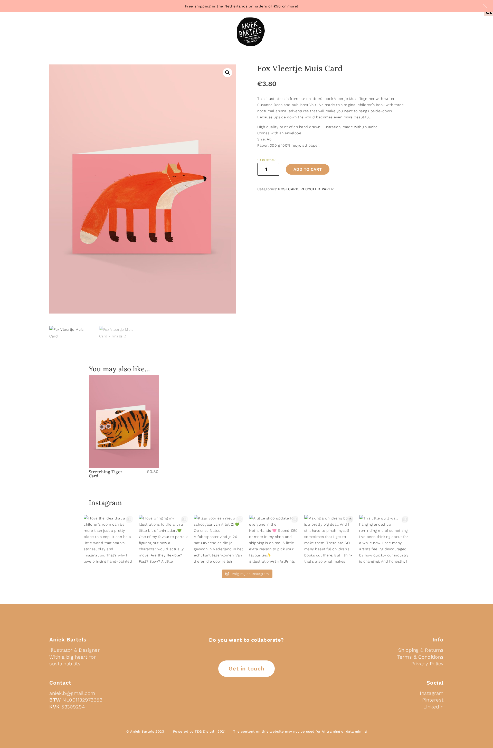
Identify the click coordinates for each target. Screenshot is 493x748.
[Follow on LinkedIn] (235, 697)
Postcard (288, 189)
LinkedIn (433, 707)
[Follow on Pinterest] (247, 697)
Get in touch (246, 668)
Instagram (432, 693)
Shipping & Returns (421, 650)
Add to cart (307, 169)
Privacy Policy (427, 664)
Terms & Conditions (420, 657)
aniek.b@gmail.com (72, 693)
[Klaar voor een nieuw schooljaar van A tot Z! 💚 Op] (219, 540)
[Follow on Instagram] (260, 697)
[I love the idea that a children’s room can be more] (109, 540)
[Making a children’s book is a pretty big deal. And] (329, 540)
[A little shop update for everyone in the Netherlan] (274, 540)
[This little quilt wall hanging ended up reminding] (384, 540)
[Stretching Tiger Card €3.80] (124, 421)
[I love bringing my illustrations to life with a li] (164, 540)
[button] (484, 6)
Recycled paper (317, 189)
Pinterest (433, 700)
